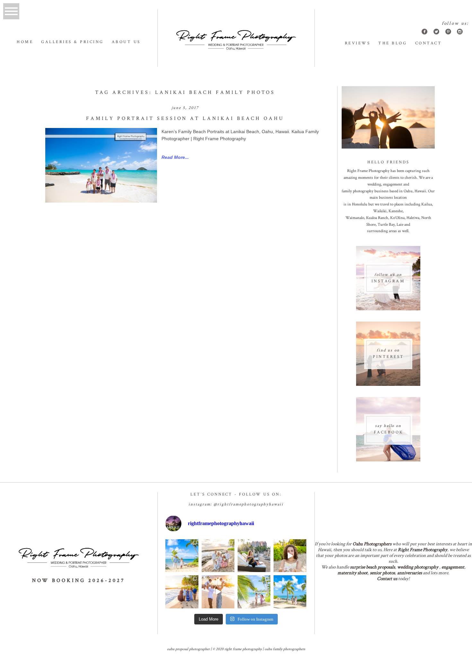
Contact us (387, 579)
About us (126, 42)
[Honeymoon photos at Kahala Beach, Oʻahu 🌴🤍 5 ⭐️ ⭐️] (181, 555)
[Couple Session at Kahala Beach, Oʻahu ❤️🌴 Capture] (290, 591)
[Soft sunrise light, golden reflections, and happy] (218, 591)
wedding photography (417, 567)
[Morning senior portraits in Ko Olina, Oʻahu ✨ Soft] (254, 555)
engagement (452, 567)
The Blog (392, 43)
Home (25, 42)
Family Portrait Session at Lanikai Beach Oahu (185, 118)
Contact (428, 43)
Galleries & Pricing (72, 42)
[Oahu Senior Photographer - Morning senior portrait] (290, 555)
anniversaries (409, 573)
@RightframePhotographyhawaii (249, 504)
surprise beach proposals (372, 567)
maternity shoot (352, 573)
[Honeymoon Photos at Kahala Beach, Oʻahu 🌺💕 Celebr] (254, 591)
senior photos (382, 573)
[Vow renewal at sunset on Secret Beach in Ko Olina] (218, 555)
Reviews (358, 43)
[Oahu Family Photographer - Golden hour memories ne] (181, 591)
